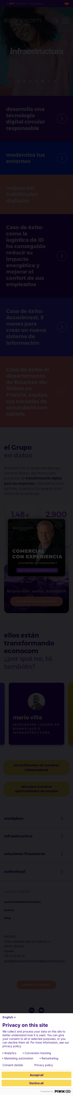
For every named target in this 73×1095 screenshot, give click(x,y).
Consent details (12, 1065)
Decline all (36, 1083)
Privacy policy (43, 1065)
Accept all (36, 1075)
